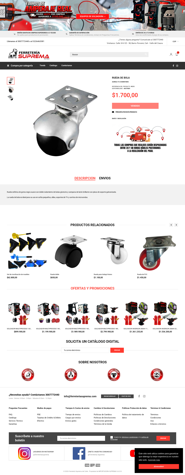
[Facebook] (173, 65)
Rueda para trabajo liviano (103, 274)
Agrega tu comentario (120, 82)
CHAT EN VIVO (126, 396)
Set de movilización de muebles (18, 274)
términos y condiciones (130, 437)
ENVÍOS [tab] (105, 178)
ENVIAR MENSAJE (109, 396)
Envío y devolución (119, 118)
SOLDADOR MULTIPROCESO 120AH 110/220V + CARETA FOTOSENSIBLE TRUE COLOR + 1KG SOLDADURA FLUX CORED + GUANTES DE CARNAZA (19, 329)
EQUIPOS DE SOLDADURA (91, 16)
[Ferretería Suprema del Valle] (28, 54)
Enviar (117, 350)
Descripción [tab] (85, 178)
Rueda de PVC (142, 274)
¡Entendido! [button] (159, 466)
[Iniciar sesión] (171, 54)
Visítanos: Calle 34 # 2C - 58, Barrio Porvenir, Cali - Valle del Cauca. (135, 43)
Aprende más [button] (154, 460)
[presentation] (171, 225)
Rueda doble (54, 274)
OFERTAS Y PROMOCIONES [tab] (92, 288)
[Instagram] (177, 65)
